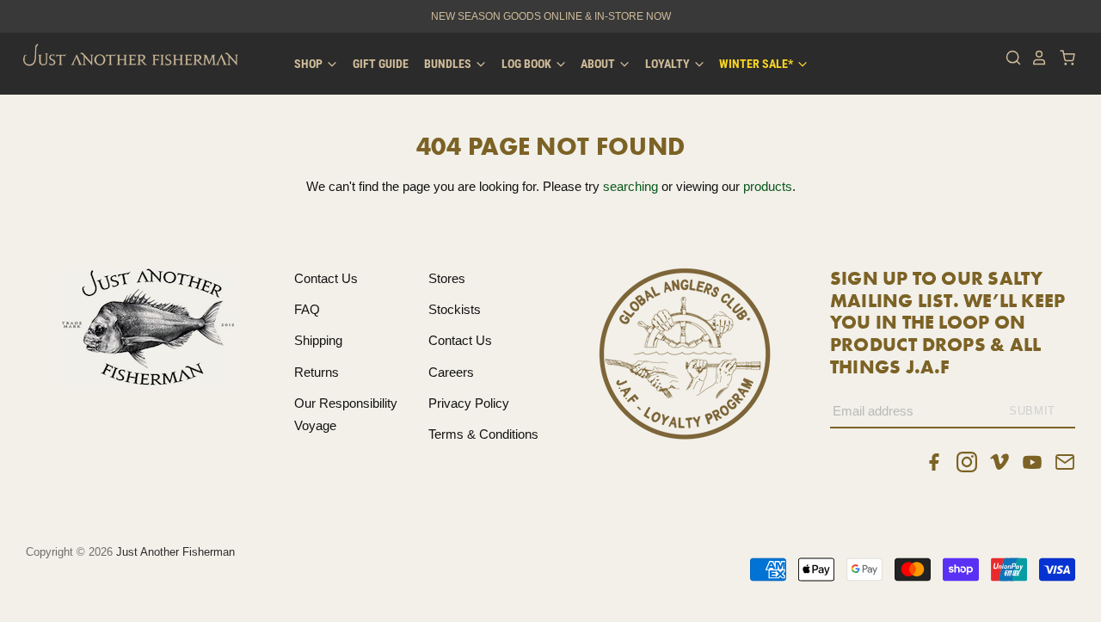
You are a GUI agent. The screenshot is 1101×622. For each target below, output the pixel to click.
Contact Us (326, 278)
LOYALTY (668, 64)
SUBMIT (1032, 410)
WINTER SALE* (757, 64)
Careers (451, 372)
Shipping (318, 340)
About (599, 64)
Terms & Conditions (483, 434)
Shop (309, 64)
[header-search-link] (1009, 57)
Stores (446, 278)
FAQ (307, 309)
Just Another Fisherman (175, 551)
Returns (316, 372)
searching (630, 186)
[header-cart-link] (1063, 57)
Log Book (527, 64)
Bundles (449, 64)
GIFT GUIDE (381, 64)
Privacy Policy (468, 403)
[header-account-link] (1035, 57)
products (767, 186)
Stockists (454, 309)
